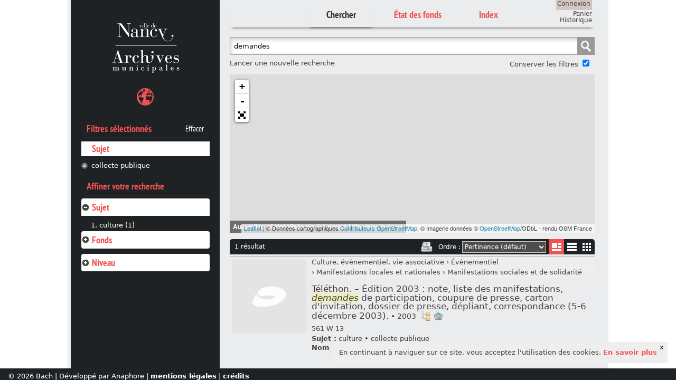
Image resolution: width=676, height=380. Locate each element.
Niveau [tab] (103, 262)
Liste (556, 246)
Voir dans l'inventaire (426, 316)
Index (488, 14)
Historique (576, 20)
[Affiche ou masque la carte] (145, 98)
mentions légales (184, 376)
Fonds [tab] (102, 240)
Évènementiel (475, 262)
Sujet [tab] (100, 207)
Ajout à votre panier (438, 316)
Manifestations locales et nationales (378, 272)
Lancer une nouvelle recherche (282, 63)
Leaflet (252, 228)
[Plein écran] (242, 115)
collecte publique (120, 165)
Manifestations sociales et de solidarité (514, 272)
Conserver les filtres (544, 64)
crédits (236, 376)
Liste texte (571, 248)
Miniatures (587, 246)
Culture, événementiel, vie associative (378, 262)
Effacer (194, 129)
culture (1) (117, 225)
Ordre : (449, 247)
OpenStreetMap (500, 228)
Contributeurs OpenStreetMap (378, 228)
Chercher (341, 14)
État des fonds (418, 14)
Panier (582, 13)
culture (350, 339)
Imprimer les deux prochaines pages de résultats (426, 247)
